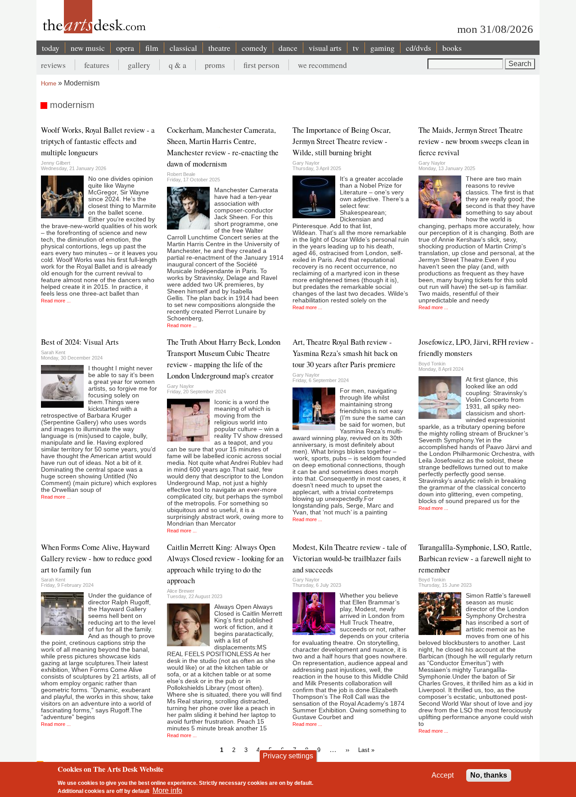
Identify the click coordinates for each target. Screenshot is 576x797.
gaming (382, 47)
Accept (443, 775)
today (50, 47)
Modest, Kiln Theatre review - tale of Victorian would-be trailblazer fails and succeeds (349, 558)
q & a (177, 64)
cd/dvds (418, 47)
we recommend (322, 64)
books (452, 47)
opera (125, 47)
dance (288, 47)
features (96, 64)
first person (261, 64)
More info (167, 790)
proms (215, 64)
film (151, 47)
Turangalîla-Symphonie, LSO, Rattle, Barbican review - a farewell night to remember (474, 558)
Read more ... (56, 300)
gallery (139, 64)
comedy (254, 47)
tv (356, 47)
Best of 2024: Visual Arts (80, 342)
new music (88, 47)
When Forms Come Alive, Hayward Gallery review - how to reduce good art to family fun (96, 558)
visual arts (325, 47)
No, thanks (488, 775)
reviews (53, 64)
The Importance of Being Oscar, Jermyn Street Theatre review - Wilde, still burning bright (341, 141)
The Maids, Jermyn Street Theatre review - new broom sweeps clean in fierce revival (473, 141)
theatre (219, 47)
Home (48, 83)
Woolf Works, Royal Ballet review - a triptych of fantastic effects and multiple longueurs (98, 141)
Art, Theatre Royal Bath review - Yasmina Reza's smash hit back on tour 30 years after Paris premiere (344, 353)
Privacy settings (288, 756)
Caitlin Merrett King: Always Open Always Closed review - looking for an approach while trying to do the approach (225, 564)
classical (183, 47)
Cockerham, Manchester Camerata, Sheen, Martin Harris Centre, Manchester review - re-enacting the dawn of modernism (223, 147)
